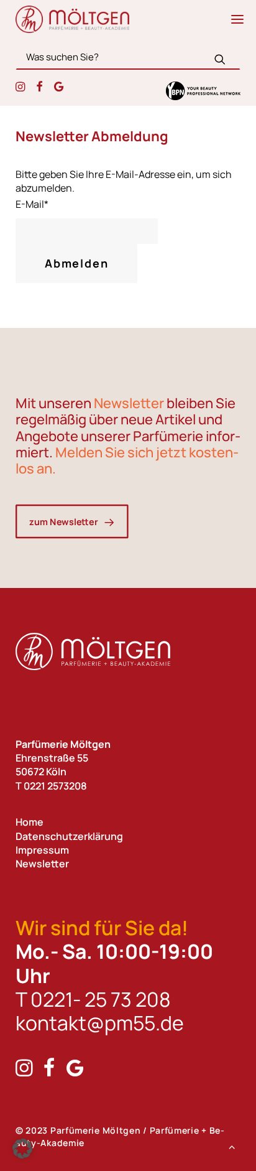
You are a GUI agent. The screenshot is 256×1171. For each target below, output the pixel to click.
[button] (237, 19)
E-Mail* (32, 204)
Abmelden (76, 263)
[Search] (128, 57)
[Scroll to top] (231, 1145)
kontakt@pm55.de (100, 1023)
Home (29, 822)
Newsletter (42, 863)
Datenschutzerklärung (69, 836)
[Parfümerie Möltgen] (72, 19)
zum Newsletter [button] (63, 521)
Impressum (42, 850)
